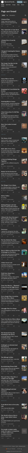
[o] (24, 80)
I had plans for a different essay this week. (10, 163)
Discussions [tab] (12, 15)
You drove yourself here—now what (10, 359)
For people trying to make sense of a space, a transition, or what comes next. (10, 431)
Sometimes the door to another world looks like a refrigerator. (10, 265)
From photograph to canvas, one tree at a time (10, 311)
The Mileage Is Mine (7, 357)
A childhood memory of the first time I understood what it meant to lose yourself (10, 242)
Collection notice (22, 446)
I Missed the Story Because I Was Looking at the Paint (9, 218)
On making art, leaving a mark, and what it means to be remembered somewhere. (10, 32)
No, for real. (4, 128)
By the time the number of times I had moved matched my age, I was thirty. (9, 55)
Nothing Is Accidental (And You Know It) (9, 346)
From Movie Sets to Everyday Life (10, 405)
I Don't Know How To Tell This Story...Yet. (10, 113)
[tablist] (8, 15)
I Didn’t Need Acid (6, 263)
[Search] (25, 15)
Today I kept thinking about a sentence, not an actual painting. (9, 21)
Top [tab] (7, 15)
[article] (14, 22)
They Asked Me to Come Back (10, 30)
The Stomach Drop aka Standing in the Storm (8, 333)
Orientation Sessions (6, 434)
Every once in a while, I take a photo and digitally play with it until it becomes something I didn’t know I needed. (10, 277)
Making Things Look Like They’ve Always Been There (9, 205)
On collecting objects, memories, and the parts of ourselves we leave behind (10, 187)
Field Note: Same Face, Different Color (8, 274)
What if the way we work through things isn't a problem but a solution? (10, 174)
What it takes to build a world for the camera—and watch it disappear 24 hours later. (10, 209)
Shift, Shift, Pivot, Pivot (8, 149)
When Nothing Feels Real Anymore (8, 390)
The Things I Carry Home (8, 185)
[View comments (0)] (8, 26)
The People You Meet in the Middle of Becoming (9, 64)
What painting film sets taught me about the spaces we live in (9, 349)
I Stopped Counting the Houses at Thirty (10, 52)
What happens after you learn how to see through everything (10, 393)
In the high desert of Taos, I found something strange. (9, 337)
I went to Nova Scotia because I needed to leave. (9, 67)
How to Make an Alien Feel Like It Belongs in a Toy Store (10, 251)
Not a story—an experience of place (10, 289)
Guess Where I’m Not (7, 79)
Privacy (13, 446)
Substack (8, 451)
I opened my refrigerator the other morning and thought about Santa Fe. (10, 232)
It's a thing (3, 197)
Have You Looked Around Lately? (8, 125)
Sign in (25, 2)
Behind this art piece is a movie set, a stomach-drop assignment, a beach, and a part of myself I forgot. (10, 300)
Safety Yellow (5, 196)
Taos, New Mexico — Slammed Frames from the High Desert (10, 286)
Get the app (19, 448)
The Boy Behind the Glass (8, 240)
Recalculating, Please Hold (9, 366)
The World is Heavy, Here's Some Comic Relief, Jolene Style (9, 417)
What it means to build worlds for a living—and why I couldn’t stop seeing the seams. (10, 221)
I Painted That (5, 19)
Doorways (4, 229)
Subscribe (19, 2)
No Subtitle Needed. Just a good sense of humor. (10, 421)
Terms (17, 446)
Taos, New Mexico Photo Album (10, 319)
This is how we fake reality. (7, 408)
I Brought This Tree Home (9, 308)
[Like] (2, 26)
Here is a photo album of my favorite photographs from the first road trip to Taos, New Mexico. (10, 321)
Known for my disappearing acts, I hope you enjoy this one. (9, 81)
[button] (2, 4)
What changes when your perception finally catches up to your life (10, 369)
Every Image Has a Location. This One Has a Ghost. (9, 297)
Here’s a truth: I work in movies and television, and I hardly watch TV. (10, 140)
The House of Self (6, 138)
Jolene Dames (8, 24)
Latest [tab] (3, 15)
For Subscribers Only (6, 44)
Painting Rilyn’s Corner (8, 101)
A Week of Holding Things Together (9, 160)
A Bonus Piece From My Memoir (8, 41)
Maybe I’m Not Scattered (8, 171)
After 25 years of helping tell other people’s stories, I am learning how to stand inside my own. (10, 93)
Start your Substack (11, 448)
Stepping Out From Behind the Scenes (10, 90)
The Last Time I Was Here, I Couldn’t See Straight (9, 377)
